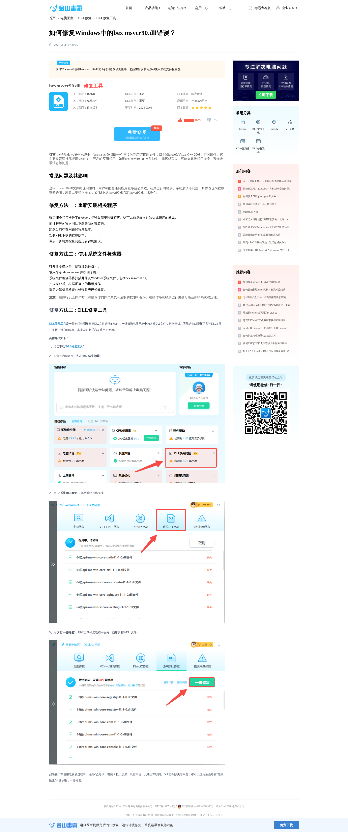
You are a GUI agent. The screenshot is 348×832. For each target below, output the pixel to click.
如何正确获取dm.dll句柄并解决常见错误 (264, 289)
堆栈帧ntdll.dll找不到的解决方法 (260, 312)
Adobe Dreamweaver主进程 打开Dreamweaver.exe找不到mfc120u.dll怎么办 (268, 328)
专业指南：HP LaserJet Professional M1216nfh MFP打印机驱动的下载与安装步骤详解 (268, 250)
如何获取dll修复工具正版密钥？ (260, 204)
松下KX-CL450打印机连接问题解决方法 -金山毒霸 (268, 351)
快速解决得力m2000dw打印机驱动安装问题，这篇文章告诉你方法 (268, 188)
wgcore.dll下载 (250, 211)
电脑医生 (66, 18)
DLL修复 (84, 18)
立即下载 (266, 95)
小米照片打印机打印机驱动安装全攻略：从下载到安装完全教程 (268, 219)
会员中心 (201, 8)
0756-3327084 (215, 815)
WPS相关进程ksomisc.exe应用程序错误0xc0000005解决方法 (268, 227)
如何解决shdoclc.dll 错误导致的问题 (262, 282)
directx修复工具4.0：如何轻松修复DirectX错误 (267, 181)
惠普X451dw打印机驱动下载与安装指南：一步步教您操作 (268, 320)
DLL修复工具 (57, 323)
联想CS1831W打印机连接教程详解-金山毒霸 (266, 305)
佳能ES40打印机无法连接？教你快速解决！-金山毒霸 (268, 343)
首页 (129, 8)
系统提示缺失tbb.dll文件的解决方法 (262, 234)
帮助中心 (225, 8)
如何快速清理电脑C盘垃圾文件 (259, 335)
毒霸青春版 (263, 8)
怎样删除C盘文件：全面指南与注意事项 (264, 297)
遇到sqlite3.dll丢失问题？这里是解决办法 (264, 242)
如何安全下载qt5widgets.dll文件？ (260, 196)
